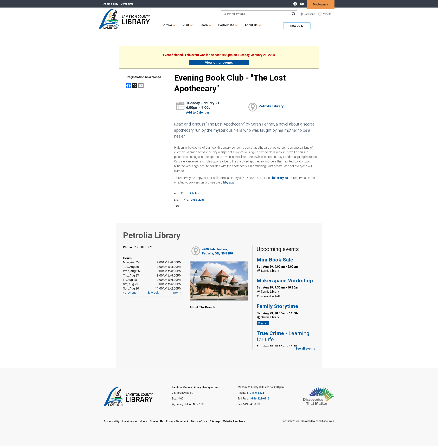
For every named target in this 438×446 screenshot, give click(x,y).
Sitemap (215, 421)
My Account (320, 4)
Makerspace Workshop (285, 281)
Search (293, 14)
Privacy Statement (177, 421)
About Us (251, 25)
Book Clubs (197, 199)
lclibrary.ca (280, 178)
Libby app (227, 182)
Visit (186, 25)
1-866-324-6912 (259, 398)
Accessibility (111, 3)
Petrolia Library (271, 106)
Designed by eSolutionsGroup (317, 421)
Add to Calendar (197, 112)
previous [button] (130, 292)
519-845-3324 (255, 392)
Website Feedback (233, 421)
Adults (193, 193)
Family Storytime (277, 306)
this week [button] (152, 292)
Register (262, 323)
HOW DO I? (296, 25)
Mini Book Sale (275, 260)
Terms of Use (199, 421)
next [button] (176, 292)
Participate (226, 25)
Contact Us (127, 3)
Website (327, 14)
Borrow (167, 25)
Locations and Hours (134, 421)
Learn (204, 25)
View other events (219, 62)
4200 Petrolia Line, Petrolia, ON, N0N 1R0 (217, 251)
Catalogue (309, 14)
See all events (305, 348)
